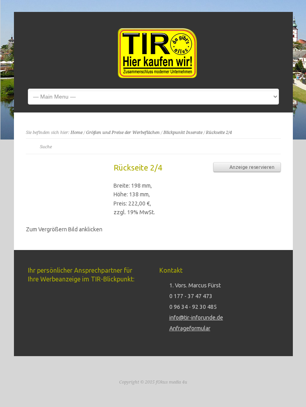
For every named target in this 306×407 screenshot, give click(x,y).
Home (76, 132)
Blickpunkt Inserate (182, 132)
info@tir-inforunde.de (196, 317)
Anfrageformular (189, 328)
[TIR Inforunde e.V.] (157, 76)
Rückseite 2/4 (219, 132)
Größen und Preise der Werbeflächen (123, 132)
